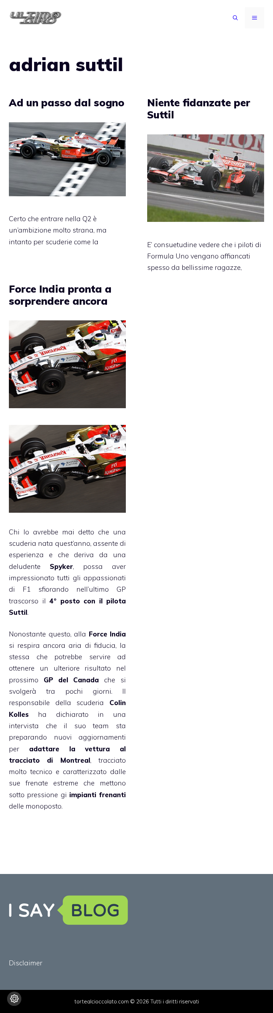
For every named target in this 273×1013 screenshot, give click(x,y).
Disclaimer (25, 963)
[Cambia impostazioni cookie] (14, 999)
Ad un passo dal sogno (66, 102)
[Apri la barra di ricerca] (235, 17)
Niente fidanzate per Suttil (198, 108)
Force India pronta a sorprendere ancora (60, 295)
